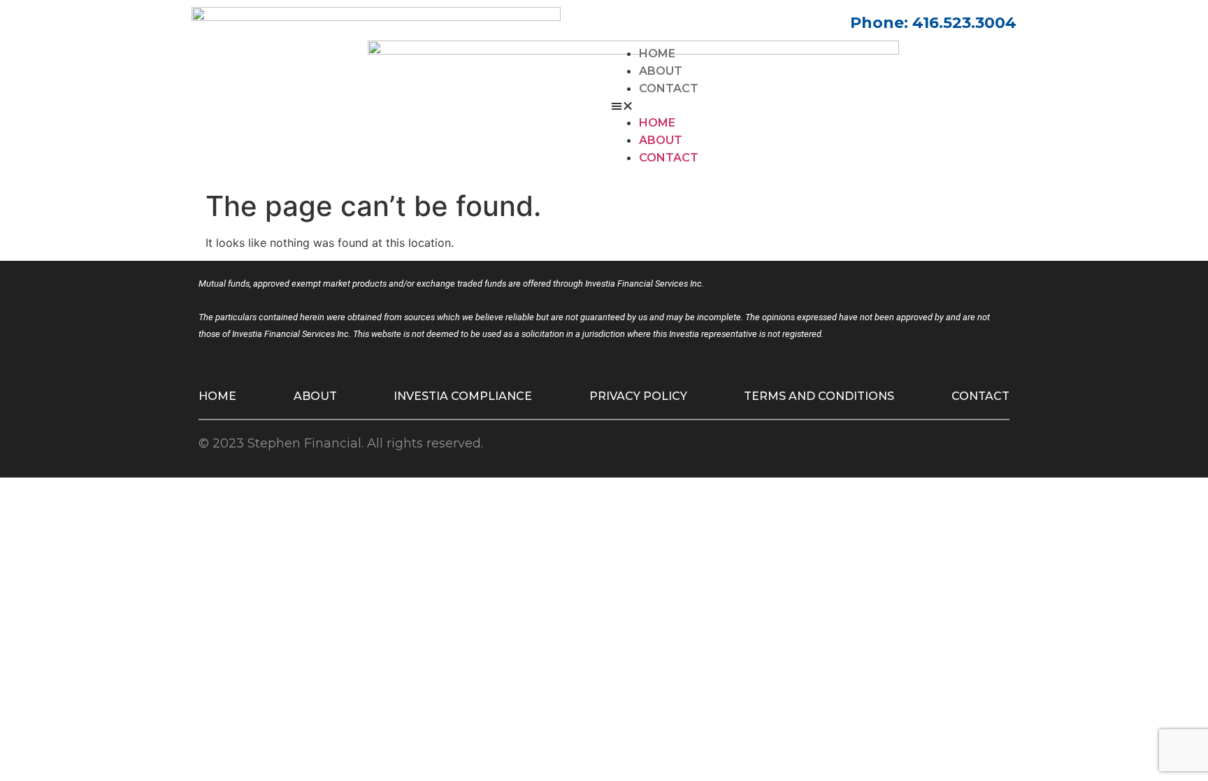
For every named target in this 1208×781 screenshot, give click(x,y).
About (660, 71)
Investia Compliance (463, 396)
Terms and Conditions (819, 396)
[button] (813, 105)
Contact (668, 88)
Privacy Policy (638, 396)
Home (657, 53)
